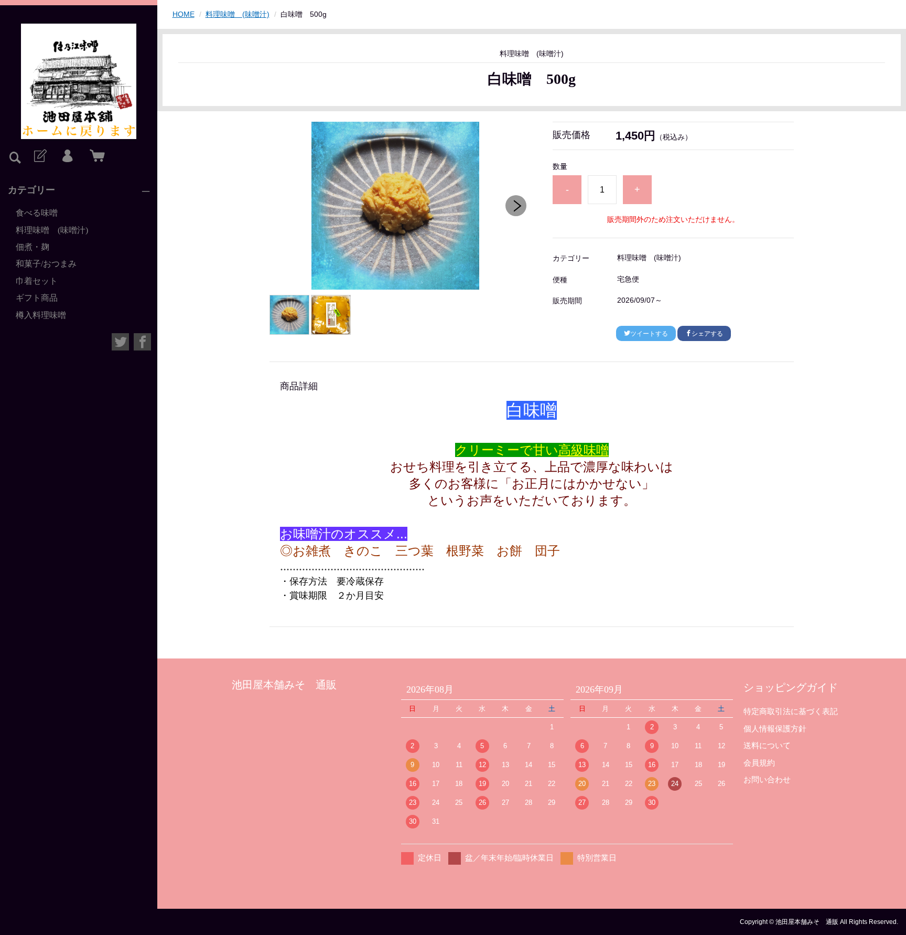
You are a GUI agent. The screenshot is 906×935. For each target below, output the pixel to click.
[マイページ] (67, 156)
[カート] (95, 156)
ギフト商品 (37, 297)
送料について (767, 745)
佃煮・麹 (32, 246)
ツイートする (649, 333)
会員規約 (759, 762)
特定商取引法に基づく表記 (790, 711)
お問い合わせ (767, 779)
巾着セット (37, 281)
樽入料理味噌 (41, 315)
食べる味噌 (37, 212)
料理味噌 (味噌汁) (52, 230)
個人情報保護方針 (774, 728)
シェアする (707, 333)
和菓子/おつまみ (46, 263)
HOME (183, 14)
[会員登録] (39, 156)
